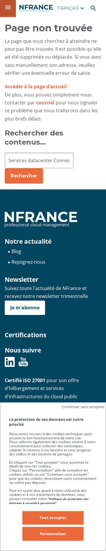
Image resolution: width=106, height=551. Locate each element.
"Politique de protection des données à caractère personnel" (49, 501)
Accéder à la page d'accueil (36, 86)
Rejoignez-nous (28, 262)
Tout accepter (53, 517)
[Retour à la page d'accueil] (36, 8)
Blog (16, 251)
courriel (45, 102)
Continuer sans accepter (83, 406)
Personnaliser (53, 533)
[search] (39, 160)
